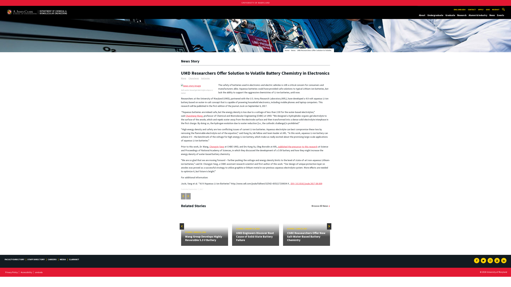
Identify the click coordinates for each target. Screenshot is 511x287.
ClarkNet (74, 259)
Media (63, 259)
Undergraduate (435, 15)
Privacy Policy (11, 272)
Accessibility (26, 272)
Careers (52, 259)
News (492, 15)
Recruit (495, 9)
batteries (205, 78)
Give (488, 9)
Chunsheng (194, 78)
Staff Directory (36, 259)
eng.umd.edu (459, 9)
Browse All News (320, 205)
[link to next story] (188, 196)
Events (500, 15)
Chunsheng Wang (194, 115)
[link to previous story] (183, 196)
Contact (472, 9)
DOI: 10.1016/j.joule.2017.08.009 (306, 183)
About (422, 15)
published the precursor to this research (298, 146)
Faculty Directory (14, 259)
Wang (183, 78)
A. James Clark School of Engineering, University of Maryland (37, 8)
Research (462, 15)
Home (287, 50)
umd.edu (39, 272)
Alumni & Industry (478, 15)
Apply (480, 9)
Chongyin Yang (216, 146)
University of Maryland (256, 3)
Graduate (450, 15)
